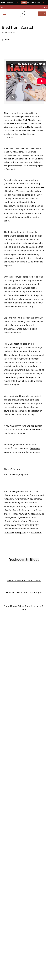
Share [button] (7, 40)
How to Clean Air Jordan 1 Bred (24, 580)
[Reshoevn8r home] (22, 14)
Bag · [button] (42, 14)
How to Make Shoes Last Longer (24, 592)
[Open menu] (4, 14)
